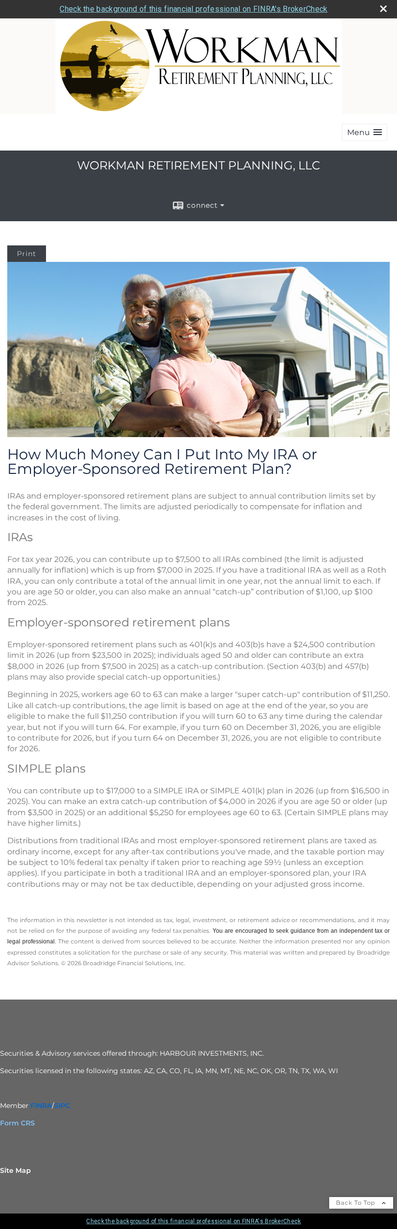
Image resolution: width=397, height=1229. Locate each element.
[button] (364, 132)
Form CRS (17, 1123)
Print (26, 253)
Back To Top (356, 1202)
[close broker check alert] (383, 9)
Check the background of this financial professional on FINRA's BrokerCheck (193, 9)
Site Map (15, 1170)
